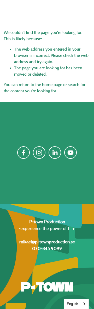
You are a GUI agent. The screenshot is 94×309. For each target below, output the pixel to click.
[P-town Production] (39, 152)
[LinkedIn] (55, 152)
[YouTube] (70, 152)
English (72, 304)
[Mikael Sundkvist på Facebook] (23, 152)
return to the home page (40, 84)
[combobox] (76, 304)
